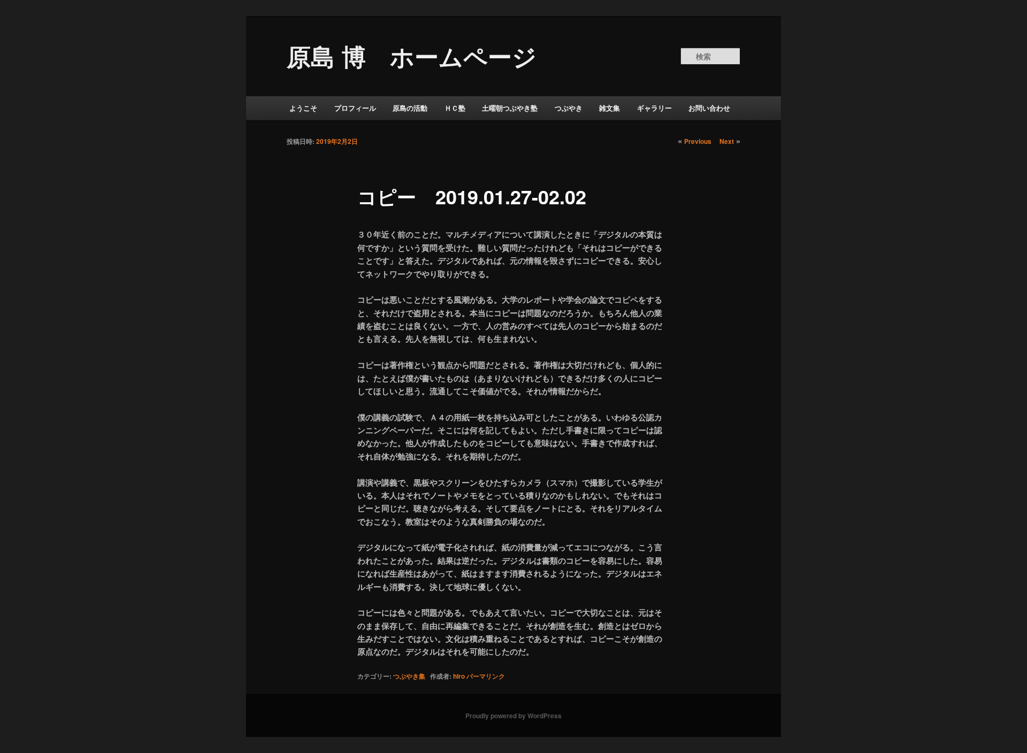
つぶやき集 (409, 676)
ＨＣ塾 (454, 108)
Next (726, 141)
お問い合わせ (709, 108)
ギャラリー (654, 108)
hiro (459, 676)
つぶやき (569, 108)
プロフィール (355, 108)
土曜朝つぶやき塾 (510, 108)
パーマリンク (485, 676)
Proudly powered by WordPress (513, 715)
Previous (697, 141)
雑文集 (609, 108)
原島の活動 (410, 108)
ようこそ (303, 108)
